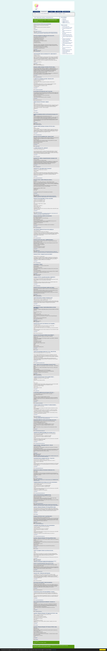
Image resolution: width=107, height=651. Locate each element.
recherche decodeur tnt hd (48, 479)
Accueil (35, 13)
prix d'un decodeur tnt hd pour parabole (66, 44)
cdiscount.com (37, 321)
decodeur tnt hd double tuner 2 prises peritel (66, 33)
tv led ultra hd (36, 11)
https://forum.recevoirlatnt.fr (39, 89)
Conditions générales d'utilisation (46, 645)
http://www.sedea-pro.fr (38, 31)
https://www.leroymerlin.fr (38, 212)
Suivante (42, 642)
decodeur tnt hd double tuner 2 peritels (66, 31)
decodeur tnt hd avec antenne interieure (39, 505)
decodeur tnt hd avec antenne (49, 505)
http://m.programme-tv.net (38, 571)
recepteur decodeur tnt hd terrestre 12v (49, 251)
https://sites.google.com (38, 124)
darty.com (36, 514)
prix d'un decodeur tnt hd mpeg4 (67, 49)
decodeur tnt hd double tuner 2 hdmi (66, 29)
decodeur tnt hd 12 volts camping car (42, 252)
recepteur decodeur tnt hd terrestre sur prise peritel (52, 252)
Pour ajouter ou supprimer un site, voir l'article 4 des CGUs (41, 646)
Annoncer (60, 13)
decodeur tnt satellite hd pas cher (67, 53)
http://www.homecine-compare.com (40, 430)
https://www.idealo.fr (38, 262)
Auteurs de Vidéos (46, 13)
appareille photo (66, 11)
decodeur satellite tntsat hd (41, 455)
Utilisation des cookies (55, 645)
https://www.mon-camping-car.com (39, 362)
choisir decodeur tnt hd (54, 213)
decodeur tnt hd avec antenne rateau (43, 504)
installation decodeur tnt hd (37, 196)
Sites (42, 13)
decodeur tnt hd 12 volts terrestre (41, 251)
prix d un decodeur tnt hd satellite (67, 27)
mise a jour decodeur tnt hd (37, 456)
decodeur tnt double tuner (66, 50)
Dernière (45, 642)
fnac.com (36, 349)
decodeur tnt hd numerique (47, 213)
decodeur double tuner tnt (66, 51)
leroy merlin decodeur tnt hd (40, 213)
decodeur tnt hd (55, 479)
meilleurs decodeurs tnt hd (41, 479)
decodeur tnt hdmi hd (65, 41)
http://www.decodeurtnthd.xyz (39, 503)
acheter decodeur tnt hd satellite (67, 40)
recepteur (59, 11)
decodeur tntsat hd (47, 455)
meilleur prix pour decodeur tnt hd (67, 42)
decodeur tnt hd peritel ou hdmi (67, 34)
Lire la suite (35, 29)
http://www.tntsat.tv (37, 275)
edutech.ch (36, 112)
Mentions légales (38, 645)
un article (56, 13)
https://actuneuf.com (38, 416)
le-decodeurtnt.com (38, 166)
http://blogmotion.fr (37, 285)
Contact (64, 13)
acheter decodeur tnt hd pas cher (67, 35)
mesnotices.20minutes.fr (38, 611)
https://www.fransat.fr (38, 227)
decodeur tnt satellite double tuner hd (67, 37)
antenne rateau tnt (55, 505)
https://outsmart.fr (37, 156)
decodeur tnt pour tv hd (41, 417)
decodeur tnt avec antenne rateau (52, 504)
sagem (51, 11)
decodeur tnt (44, 11)
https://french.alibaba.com (38, 478)
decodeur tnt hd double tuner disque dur (66, 48)
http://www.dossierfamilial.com (39, 523)
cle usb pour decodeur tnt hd (52, 196)
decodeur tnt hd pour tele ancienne (49, 417)
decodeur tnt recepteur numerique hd (67, 46)
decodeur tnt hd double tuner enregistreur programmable (66, 39)
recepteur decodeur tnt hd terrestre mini (52, 32)
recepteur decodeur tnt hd (44, 196)
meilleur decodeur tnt (36, 480)
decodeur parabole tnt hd (45, 456)
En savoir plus (54, 649)
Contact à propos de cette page (63, 645)
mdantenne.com (37, 250)
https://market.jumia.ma (38, 134)
